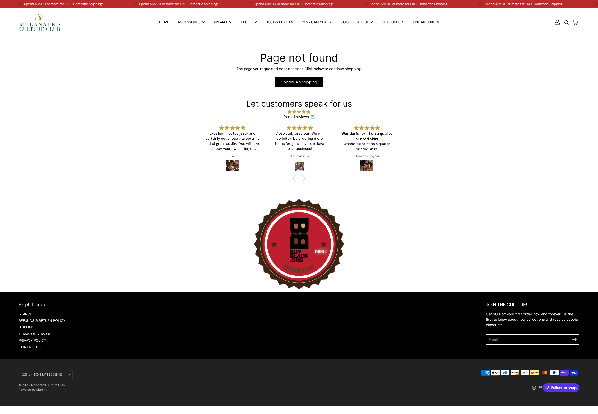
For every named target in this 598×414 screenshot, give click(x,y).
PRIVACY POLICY (32, 340)
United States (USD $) (45, 374)
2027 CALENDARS (316, 22)
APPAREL (221, 22)
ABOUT (363, 22)
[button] (566, 22)
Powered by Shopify (33, 390)
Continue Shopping (299, 82)
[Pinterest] (540, 388)
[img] (299, 111)
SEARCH (25, 314)
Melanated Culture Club (48, 385)
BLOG (344, 22)
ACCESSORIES (189, 22)
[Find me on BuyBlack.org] (299, 289)
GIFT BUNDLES (392, 22)
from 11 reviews (296, 116)
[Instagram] (534, 388)
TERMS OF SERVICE (35, 334)
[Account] (557, 22)
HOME (164, 22)
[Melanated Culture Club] (40, 22)
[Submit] (574, 339)
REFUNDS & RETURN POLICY (42, 320)
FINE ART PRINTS (426, 22)
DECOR (247, 22)
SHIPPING (27, 327)
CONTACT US (30, 347)
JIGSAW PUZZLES (279, 22)
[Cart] (575, 22)
